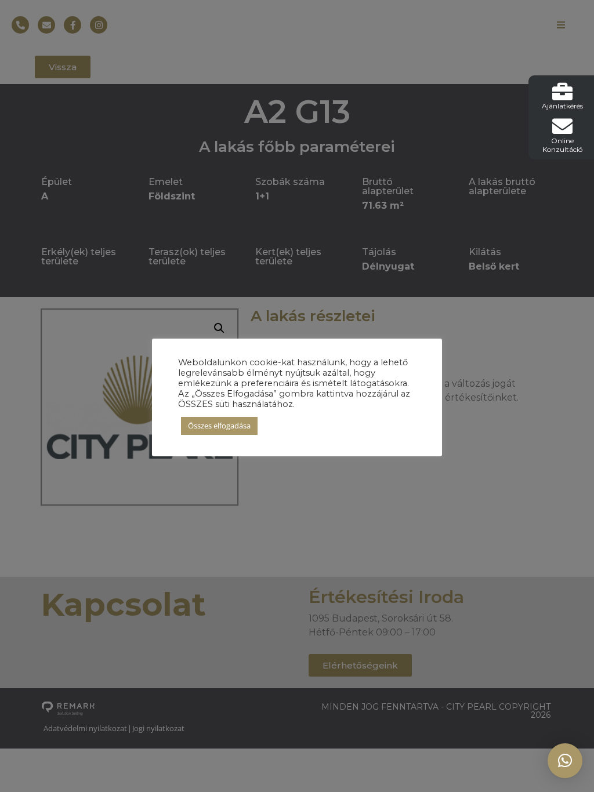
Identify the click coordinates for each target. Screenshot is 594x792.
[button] (565, 760)
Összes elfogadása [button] (219, 425)
